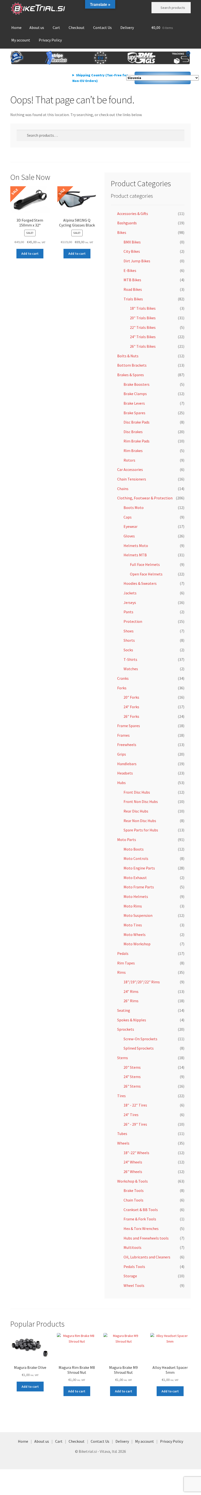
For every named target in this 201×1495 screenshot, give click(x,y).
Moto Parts (126, 839)
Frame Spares (128, 725)
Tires (121, 1095)
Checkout (77, 27)
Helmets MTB (135, 554)
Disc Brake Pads (137, 422)
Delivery (127, 27)
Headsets (125, 773)
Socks (128, 649)
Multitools (132, 1247)
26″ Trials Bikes (143, 346)
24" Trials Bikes (143, 336)
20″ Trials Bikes (143, 317)
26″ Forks (131, 716)
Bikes (121, 232)
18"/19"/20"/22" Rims (142, 981)
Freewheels (126, 744)
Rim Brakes (133, 450)
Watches (131, 668)
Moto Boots (134, 849)
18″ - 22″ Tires (135, 1105)
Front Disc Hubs (137, 792)
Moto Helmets (136, 896)
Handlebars (127, 763)
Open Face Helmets (146, 574)
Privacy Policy (50, 40)
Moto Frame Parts (139, 886)
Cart (56, 27)
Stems (122, 1057)
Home (16, 27)
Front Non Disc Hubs (141, 801)
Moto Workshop (137, 943)
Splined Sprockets (139, 1048)
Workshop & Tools (132, 1181)
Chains (122, 488)
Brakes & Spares (130, 374)
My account (20, 40)
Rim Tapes (126, 963)
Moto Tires (133, 924)
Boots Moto (134, 507)
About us (36, 27)
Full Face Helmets (145, 564)
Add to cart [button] (29, 253)
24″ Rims (131, 991)
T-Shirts (130, 659)
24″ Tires (131, 1114)
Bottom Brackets (132, 365)
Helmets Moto (136, 545)
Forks (121, 687)
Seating (123, 1010)
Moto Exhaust (135, 877)
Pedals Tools (134, 1266)
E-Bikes (130, 270)
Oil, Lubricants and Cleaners (147, 1257)
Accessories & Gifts (132, 213)
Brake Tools (134, 1190)
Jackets (130, 592)
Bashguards (127, 222)
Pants (128, 611)
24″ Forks (131, 706)
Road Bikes (133, 289)
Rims (121, 972)
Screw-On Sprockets (140, 1038)
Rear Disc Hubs (136, 811)
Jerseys (130, 602)
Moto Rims (133, 906)
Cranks (123, 678)
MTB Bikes (132, 279)
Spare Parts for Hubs (141, 830)
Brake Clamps (135, 393)
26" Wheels (133, 1171)
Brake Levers (134, 403)
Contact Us (102, 27)
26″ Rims (131, 1000)
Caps (128, 517)
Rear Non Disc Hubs (140, 820)
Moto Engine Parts (139, 868)
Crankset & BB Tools (141, 1209)
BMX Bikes (132, 242)
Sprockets (125, 1029)
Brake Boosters (137, 384)
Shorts (129, 640)
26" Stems (132, 1086)
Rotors (129, 460)
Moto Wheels (135, 934)
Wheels (123, 1143)
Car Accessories (130, 469)
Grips (121, 754)
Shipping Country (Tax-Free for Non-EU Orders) (100, 78)
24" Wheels (133, 1162)
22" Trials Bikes (143, 327)
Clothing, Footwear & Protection (145, 497)
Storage (130, 1275)
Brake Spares (134, 412)
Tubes (122, 1133)
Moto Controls (136, 858)
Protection (133, 621)
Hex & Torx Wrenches (141, 1228)
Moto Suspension (138, 915)
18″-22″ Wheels (136, 1152)
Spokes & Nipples (131, 1019)
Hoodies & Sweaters (140, 583)
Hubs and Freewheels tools (146, 1238)
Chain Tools (133, 1200)
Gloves (129, 536)
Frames (123, 735)
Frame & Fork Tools (140, 1218)
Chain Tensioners (131, 479)
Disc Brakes (133, 431)
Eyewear (131, 526)
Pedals (122, 953)
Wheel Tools (134, 1285)
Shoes (129, 630)
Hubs (121, 782)
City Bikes (132, 251)
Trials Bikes (133, 298)
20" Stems (132, 1067)
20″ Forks (131, 697)
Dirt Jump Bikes (137, 260)
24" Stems (132, 1076)
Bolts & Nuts (127, 355)
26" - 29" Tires (135, 1124)
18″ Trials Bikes (143, 308)
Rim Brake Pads (137, 441)
